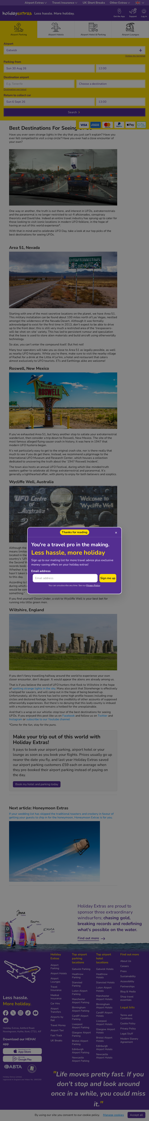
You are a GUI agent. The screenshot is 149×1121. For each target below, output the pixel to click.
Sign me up (107, 578)
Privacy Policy (93, 585)
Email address (41, 571)
